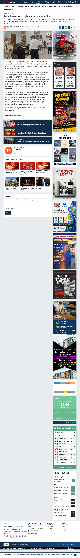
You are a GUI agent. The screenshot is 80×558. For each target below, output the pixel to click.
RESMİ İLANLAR (69, 6)
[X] (7, 536)
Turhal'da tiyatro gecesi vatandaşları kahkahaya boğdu (27, 188)
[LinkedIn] (16, 536)
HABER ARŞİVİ (8, 9)
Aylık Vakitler (59, 418)
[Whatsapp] (25, 536)
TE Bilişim (17, 149)
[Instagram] (13, 536)
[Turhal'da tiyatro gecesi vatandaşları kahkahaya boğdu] (27, 181)
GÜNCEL (20, 6)
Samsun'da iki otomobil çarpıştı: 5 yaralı (42, 171)
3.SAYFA (13, 6)
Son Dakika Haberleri (35, 532)
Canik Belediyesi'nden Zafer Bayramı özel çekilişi (26, 173)
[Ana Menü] (75, 8)
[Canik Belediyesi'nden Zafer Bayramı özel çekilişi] (27, 166)
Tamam (71, 548)
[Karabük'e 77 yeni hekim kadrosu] (43, 181)
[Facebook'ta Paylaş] (60, 27)
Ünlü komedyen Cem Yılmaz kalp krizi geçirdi (30, 554)
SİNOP (55, 6)
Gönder (8, 213)
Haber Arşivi (33, 533)
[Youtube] (19, 536)
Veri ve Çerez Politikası (61, 548)
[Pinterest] (10, 536)
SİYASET (31, 6)
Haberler (6, 13)
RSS (7, 544)
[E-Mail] (15, 153)
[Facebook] (5, 536)
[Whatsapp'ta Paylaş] (66, 27)
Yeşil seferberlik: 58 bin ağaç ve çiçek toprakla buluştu (11, 188)
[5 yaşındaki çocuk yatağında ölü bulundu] (12, 165)
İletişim (50, 523)
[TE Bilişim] (8, 150)
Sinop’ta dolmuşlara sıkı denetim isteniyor (59, 554)
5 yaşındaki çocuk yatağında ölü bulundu (11, 171)
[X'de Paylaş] (63, 27)
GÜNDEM (6, 6)
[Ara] (75, 2)
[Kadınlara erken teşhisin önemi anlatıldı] (28, 45)
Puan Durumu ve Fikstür (36, 528)
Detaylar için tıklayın (65, 467)
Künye (64, 523)
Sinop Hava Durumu (35, 523)
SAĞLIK (49, 6)
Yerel (12, 13)
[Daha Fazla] (69, 27)
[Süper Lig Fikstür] (74, 473)
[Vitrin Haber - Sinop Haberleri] (9, 2)
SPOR (60, 6)
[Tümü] (74, 64)
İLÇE (25, 6)
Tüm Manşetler (34, 530)
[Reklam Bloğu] (64, 45)
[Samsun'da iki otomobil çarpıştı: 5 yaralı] (43, 165)
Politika (43, 6)
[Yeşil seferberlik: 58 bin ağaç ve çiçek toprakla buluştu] (12, 181)
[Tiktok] (22, 536)
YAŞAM (37, 6)
